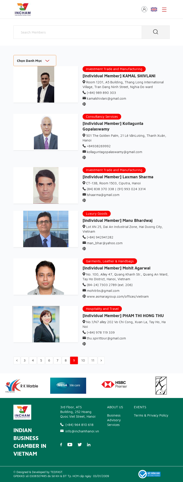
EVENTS (140, 407)
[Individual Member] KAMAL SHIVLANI (119, 76)
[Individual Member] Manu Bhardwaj (117, 220)
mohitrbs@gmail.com (102, 291)
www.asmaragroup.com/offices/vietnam (117, 296)
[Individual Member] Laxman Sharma (118, 177)
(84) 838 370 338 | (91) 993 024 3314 (116, 189)
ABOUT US (115, 407)
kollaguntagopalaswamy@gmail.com (114, 152)
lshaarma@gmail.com (102, 195)
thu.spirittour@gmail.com (106, 338)
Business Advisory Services (114, 420)
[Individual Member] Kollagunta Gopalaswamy (113, 126)
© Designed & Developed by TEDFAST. (38, 472)
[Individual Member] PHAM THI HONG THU (123, 315)
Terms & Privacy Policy (151, 415)
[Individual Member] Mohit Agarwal (116, 268)
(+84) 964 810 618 (79, 425)
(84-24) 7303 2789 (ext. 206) (109, 285)
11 (92, 360)
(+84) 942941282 (99, 237)
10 (83, 360)
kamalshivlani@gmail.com (106, 98)
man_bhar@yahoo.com (104, 243)
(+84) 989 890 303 (101, 93)
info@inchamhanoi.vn (80, 431)
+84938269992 (98, 146)
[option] (68, 386)
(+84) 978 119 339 (100, 332)
